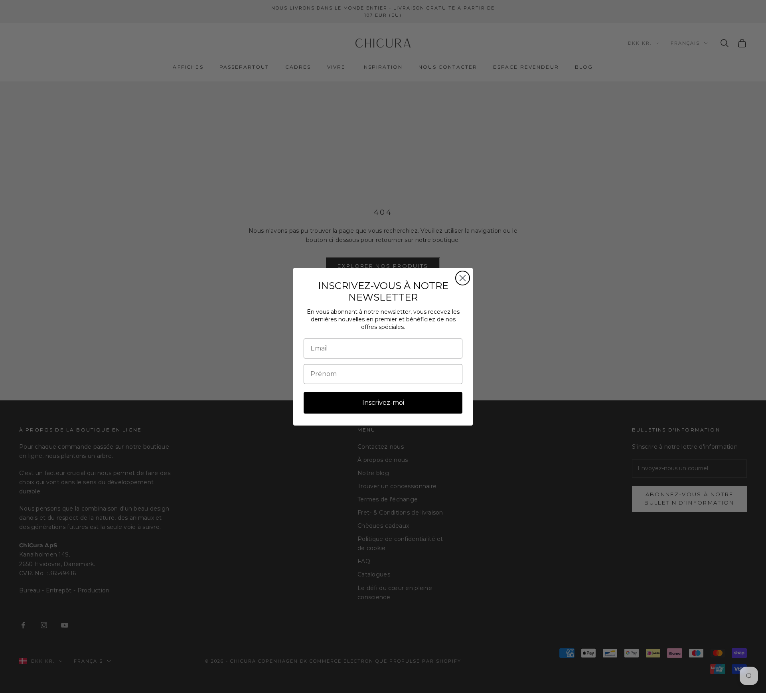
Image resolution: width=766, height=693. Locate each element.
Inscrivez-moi (383, 402)
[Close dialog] (463, 278)
